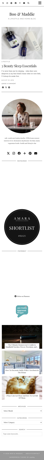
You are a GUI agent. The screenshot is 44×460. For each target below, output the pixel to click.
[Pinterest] (11, 3)
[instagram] (13, 153)
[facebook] (19, 153)
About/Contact (33, 453)
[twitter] (8, 153)
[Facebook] (16, 3)
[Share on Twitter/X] (6, 87)
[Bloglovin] (20, 3)
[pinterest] (30, 153)
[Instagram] (7, 3)
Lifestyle (5, 61)
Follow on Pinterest (23, 296)
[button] (41, 3)
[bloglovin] (24, 153)
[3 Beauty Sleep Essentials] (22, 43)
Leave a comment (8, 83)
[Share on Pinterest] (9, 87)
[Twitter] (3, 3)
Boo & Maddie (22, 14)
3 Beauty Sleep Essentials (19, 66)
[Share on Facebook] (3, 87)
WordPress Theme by (22, 457)
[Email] (24, 3)
